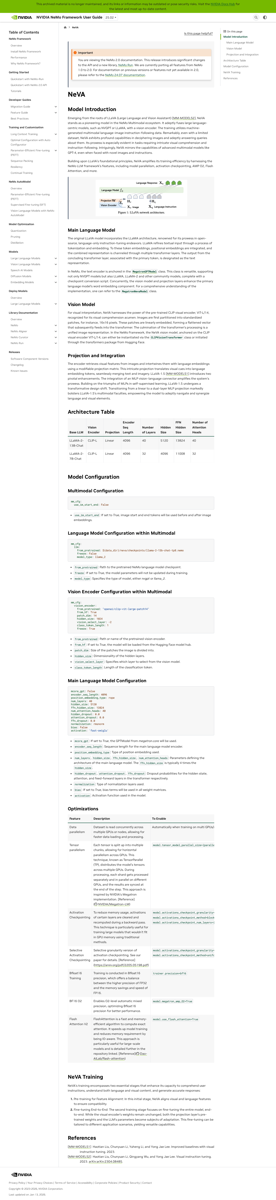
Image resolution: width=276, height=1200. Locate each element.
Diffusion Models (21, 276)
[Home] (65, 27)
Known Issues (19, 370)
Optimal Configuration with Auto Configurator (30, 142)
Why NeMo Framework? (25, 63)
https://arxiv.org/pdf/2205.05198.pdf (121, 965)
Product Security (129, 1182)
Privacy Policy (17, 1182)
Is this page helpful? (198, 33)
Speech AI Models (21, 270)
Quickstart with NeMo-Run (27, 79)
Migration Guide (20, 106)
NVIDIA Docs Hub (223, 4)
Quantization (18, 230)
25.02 (110, 17)
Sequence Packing (22, 161)
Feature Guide (19, 112)
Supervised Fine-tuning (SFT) (28, 204)
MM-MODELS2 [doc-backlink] (79, 1156)
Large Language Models (25, 258)
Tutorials (16, 91)
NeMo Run (17, 343)
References (230, 78)
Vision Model (234, 48)
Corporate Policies (106, 1182)
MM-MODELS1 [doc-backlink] (79, 1147)
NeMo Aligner (19, 331)
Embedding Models (22, 282)
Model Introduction (235, 36)
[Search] (256, 17)
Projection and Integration (242, 54)
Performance (19, 57)
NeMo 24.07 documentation (125, 75)
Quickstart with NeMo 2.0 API (29, 85)
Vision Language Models (25, 264)
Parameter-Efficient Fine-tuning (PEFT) (30, 153)
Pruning (15, 236)
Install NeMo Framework (26, 51)
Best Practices (20, 118)
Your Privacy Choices (40, 1182)
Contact (147, 1182)
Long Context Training (24, 134)
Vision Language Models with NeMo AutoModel (32, 213)
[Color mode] (265, 17)
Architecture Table (234, 60)
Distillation (17, 242)
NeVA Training (231, 72)
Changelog (17, 364)
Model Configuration (235, 66)
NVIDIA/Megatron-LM (113, 904)
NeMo (14, 325)
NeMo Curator (19, 337)
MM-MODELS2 (184, 118)
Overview (16, 45)
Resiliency (17, 167)
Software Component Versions (29, 358)
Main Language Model (239, 42)
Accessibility (85, 1182)
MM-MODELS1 (177, 373)
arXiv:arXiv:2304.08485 (105, 1161)
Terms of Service (65, 1182)
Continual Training (21, 173)
